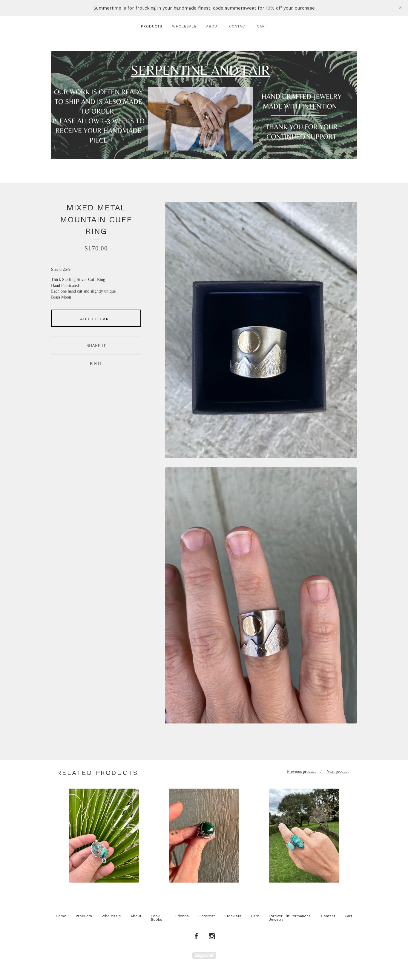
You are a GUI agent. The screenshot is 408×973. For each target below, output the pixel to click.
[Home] (204, 105)
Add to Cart (96, 318)
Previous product (301, 771)
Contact (238, 26)
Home (61, 916)
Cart (262, 26)
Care (255, 916)
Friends (182, 916)
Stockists (232, 916)
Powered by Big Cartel (204, 955)
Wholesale (184, 26)
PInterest (206, 916)
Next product (337, 771)
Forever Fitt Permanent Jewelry (289, 918)
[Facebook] (196, 936)
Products (151, 26)
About (213, 26)
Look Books (156, 918)
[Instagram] (212, 936)
